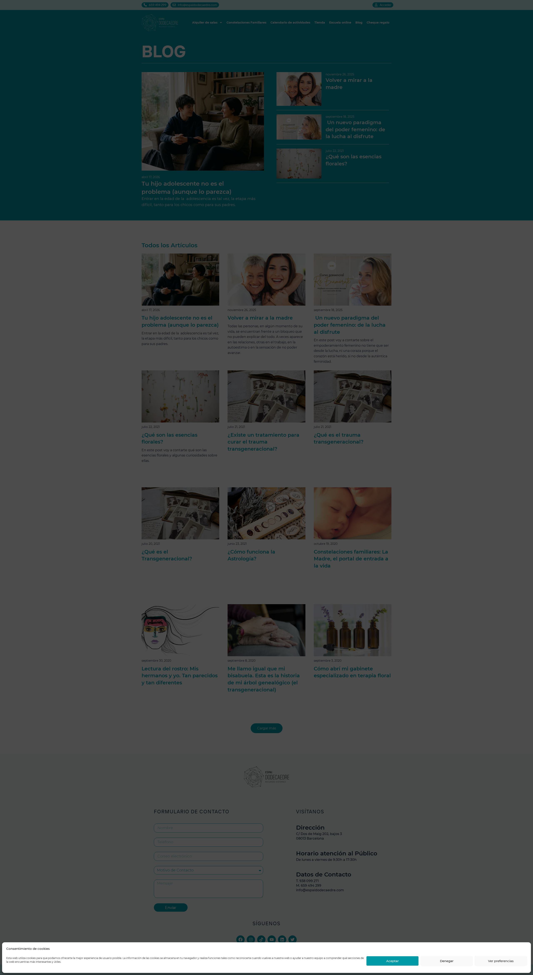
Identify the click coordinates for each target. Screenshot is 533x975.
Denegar (446, 961)
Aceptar (392, 961)
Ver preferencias (501, 961)
